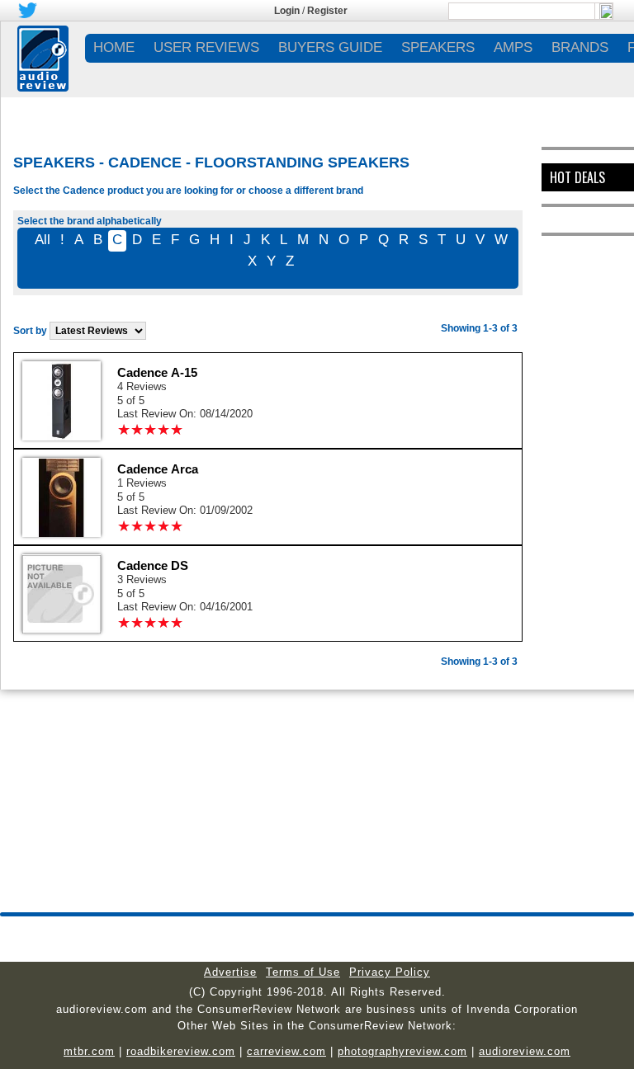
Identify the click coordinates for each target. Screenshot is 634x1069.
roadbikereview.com (180, 1051)
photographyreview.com (402, 1051)
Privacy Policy (389, 972)
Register (327, 10)
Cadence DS (152, 565)
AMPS (513, 47)
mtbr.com (89, 1051)
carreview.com (286, 1051)
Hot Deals (577, 177)
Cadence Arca (157, 469)
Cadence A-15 (157, 372)
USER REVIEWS (206, 47)
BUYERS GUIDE (330, 47)
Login (287, 10)
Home (114, 47)
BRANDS (579, 47)
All (42, 239)
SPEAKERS (438, 47)
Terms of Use (303, 972)
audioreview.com (524, 1051)
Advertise (230, 972)
